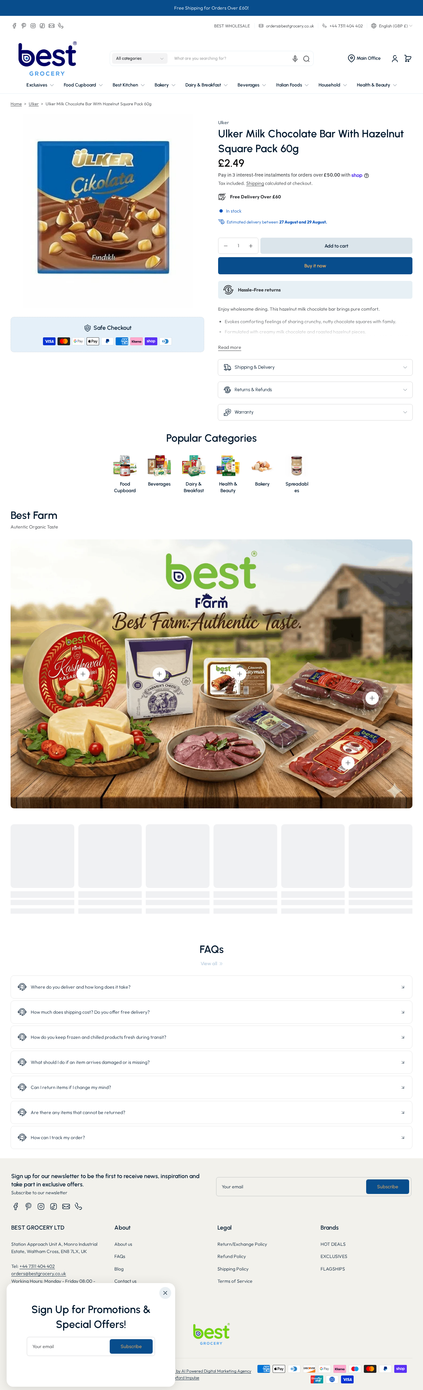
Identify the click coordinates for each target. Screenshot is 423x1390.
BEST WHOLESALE (232, 25)
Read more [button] (229, 347)
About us (123, 1244)
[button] (391, 25)
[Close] (165, 1293)
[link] (211, 963)
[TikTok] (42, 26)
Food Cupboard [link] (125, 487)
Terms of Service (234, 1281)
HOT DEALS (333, 1244)
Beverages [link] (159, 484)
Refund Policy (231, 1256)
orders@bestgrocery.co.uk (38, 1273)
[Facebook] (15, 26)
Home (16, 103)
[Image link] (124, 475)
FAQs (119, 1256)
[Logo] (48, 59)
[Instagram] (33, 26)
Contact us (125, 1281)
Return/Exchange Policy (242, 1244)
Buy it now (315, 266)
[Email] (52, 26)
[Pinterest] (24, 26)
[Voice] (295, 58)
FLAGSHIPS (333, 1269)
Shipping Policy (233, 1269)
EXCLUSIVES (334, 1256)
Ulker (34, 103)
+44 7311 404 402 (37, 1266)
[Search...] (306, 58)
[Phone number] (61, 26)
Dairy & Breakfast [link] (193, 487)
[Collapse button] (211, 987)
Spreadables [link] (297, 487)
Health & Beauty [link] (228, 487)
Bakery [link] (262, 484)
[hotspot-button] (83, 674)
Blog (119, 1269)
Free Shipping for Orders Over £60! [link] (211, 8)
